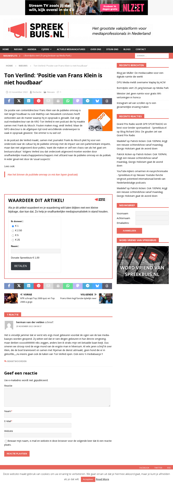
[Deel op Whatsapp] (68, 101)
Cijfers (45, 49)
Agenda (32, 49)
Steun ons (112, 49)
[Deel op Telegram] (87, 101)
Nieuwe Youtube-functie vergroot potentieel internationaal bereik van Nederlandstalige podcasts (141, 178)
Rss (168, 467)
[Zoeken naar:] (152, 55)
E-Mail (7, 421)
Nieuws (18, 49)
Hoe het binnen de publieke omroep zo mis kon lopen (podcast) (43, 174)
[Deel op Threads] (107, 101)
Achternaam (123, 218)
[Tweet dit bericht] (19, 101)
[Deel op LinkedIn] (29, 101)
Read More (102, 479)
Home (6, 49)
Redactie (37, 92)
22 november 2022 (18, 92)
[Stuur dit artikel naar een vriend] (48, 101)
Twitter (158, 467)
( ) (47, 55)
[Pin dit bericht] (38, 101)
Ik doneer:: (17, 221)
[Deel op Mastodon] (78, 101)
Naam (7, 411)
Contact (141, 49)
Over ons (95, 49)
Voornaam (122, 213)
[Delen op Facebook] (9, 101)
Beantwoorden (17, 361)
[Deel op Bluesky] (97, 101)
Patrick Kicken (124, 154)
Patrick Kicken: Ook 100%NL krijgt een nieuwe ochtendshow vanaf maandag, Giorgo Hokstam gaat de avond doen (142, 144)
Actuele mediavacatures (71, 49)
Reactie (8, 385)
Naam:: (15, 246)
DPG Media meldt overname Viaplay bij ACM (141, 82)
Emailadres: (123, 222)
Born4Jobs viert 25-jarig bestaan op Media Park (143, 87)
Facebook (144, 467)
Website (8, 431)
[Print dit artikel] (58, 101)
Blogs (126, 49)
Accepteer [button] (88, 479)
